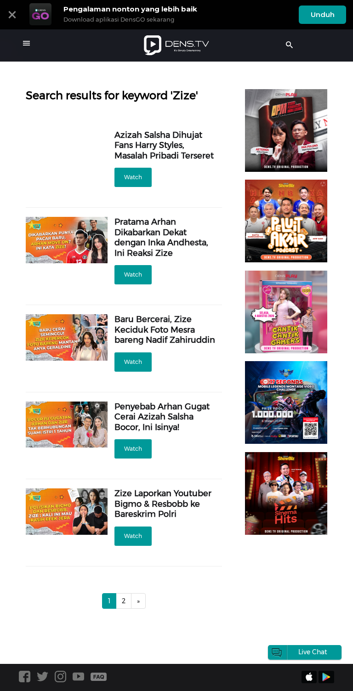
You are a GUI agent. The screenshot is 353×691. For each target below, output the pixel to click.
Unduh (323, 14)
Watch (133, 177)
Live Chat (312, 652)
